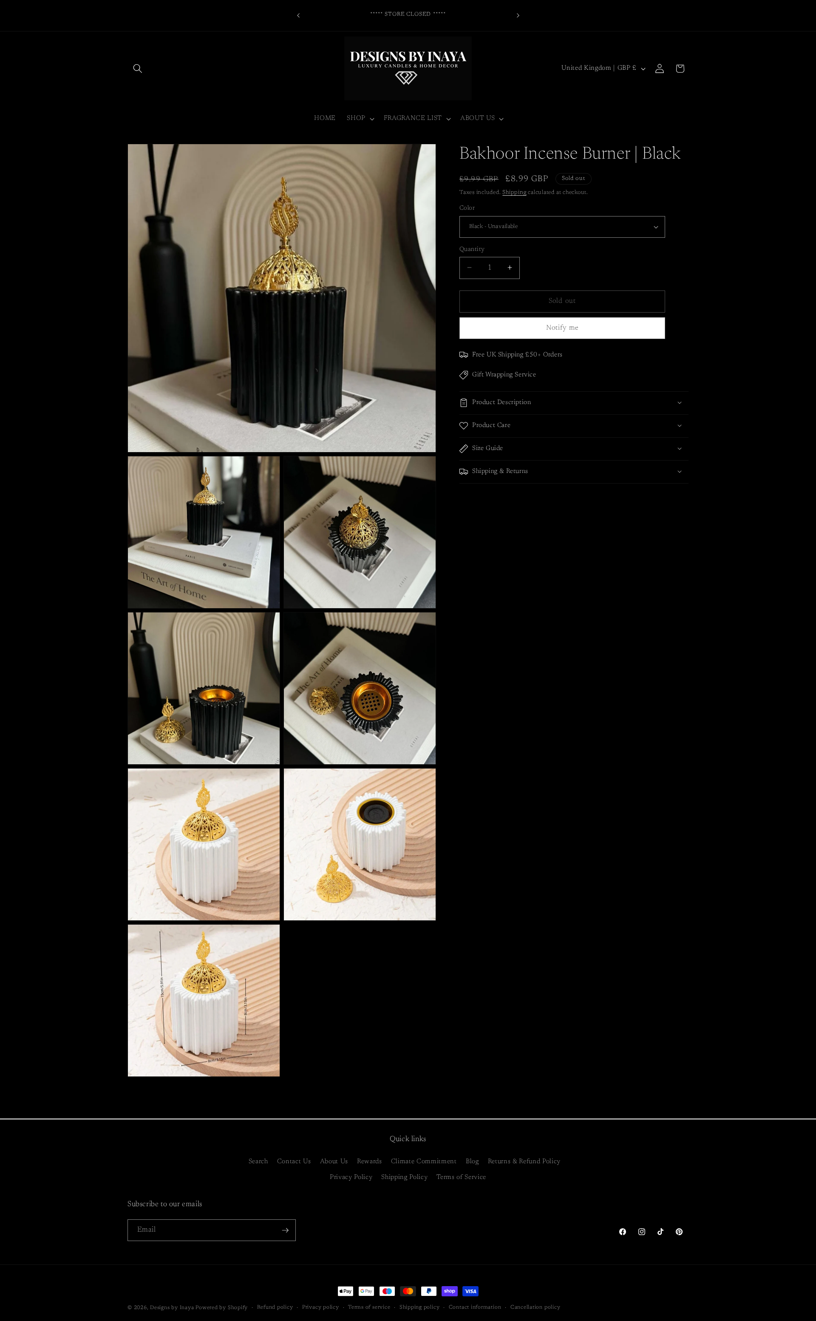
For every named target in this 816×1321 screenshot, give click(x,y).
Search (258, 1162)
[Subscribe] (285, 1230)
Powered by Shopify (222, 1307)
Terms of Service (461, 1177)
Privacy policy (320, 1307)
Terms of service (369, 1307)
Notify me (562, 327)
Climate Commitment (424, 1162)
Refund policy (275, 1307)
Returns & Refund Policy (524, 1162)
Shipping (514, 192)
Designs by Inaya (172, 1307)
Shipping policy (420, 1307)
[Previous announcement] (298, 15)
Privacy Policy (351, 1177)
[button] (138, 68)
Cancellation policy (535, 1307)
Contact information (475, 1307)
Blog (472, 1162)
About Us (334, 1162)
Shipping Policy (404, 1177)
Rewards (369, 1162)
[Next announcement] (518, 15)
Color (467, 208)
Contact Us (294, 1162)
